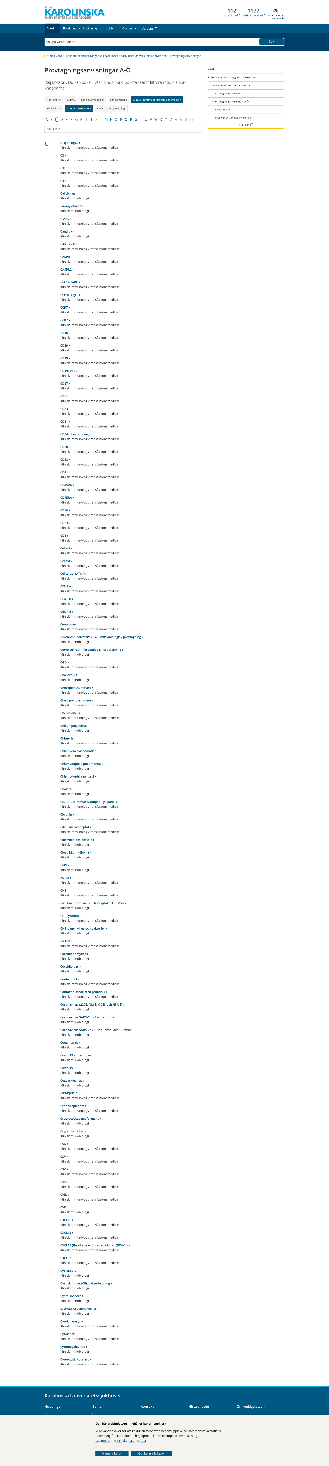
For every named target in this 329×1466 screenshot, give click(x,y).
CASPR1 (66, 257)
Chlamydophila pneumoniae (80, 764)
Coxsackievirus (71, 1080)
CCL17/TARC (69, 282)
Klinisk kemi (54, 108)
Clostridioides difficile (76, 840)
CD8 (63, 535)
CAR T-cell (67, 244)
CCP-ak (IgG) (69, 295)
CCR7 (64, 307)
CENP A (65, 586)
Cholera (66, 789)
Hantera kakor (112, 1453)
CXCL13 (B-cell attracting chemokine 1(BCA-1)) (94, 1245)
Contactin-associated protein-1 (82, 992)
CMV (63, 865)
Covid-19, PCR (70, 1068)
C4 (62, 181)
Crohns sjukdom (72, 1106)
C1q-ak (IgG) (69, 143)
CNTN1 (65, 941)
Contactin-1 (68, 979)
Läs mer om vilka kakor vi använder (120, 1440)
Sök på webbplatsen (60, 42)
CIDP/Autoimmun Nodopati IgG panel (87, 802)
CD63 (64, 523)
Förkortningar (223, 109)
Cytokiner (67, 1334)
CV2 (63, 1182)
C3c (62, 168)
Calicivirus (67, 193)
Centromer (68, 624)
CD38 (64, 447)
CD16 (64, 333)
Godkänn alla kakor (151, 1453)
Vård (59, 56)
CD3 (63, 396)
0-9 (191, 119)
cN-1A (64, 878)
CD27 (64, 383)
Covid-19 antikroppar (75, 1055)
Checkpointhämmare (75, 688)
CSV (63, 1156)
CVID (63, 1194)
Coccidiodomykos (73, 954)
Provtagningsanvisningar (185, 56)
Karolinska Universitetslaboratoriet (143, 56)
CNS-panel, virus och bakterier (82, 928)
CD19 (64, 345)
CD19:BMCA (69, 371)
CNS (63, 890)
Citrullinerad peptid (74, 827)
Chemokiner (69, 713)
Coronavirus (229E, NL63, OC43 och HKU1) (91, 1004)
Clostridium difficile (74, 852)
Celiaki (65, 548)
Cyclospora (68, 1271)
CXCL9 (64, 1258)
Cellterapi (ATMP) (73, 574)
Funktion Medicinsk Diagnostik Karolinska (91, 56)
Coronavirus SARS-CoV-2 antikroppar (87, 1017)
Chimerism (68, 738)
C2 (62, 155)
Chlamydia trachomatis (77, 751)
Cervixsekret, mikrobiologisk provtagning (90, 650)
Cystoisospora (70, 1296)
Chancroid (67, 675)
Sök (271, 41)
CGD (63, 662)
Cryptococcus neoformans (79, 1118)
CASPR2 (66, 269)
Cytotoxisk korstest (74, 1359)
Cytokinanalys (70, 1321)
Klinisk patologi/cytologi (111, 108)
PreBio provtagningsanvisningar (233, 117)
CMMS (71, 99)
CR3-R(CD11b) (70, 1093)
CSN (63, 1144)
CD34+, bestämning (74, 434)
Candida (66, 231)
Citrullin (66, 814)
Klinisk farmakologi (92, 99)
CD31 (64, 421)
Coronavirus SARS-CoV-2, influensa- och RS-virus (96, 1030)
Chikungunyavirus (73, 726)
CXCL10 (65, 1220)
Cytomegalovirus (72, 1347)
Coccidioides (69, 966)
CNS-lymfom (69, 916)
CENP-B (65, 612)
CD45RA (66, 485)
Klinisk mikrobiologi (79, 108)
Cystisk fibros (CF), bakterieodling (85, 1283)
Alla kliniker (54, 99)
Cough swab (69, 1042)
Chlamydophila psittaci (77, 776)
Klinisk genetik (118, 99)
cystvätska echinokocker (78, 1309)
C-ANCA (66, 219)
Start (50, 56)
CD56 (64, 510)
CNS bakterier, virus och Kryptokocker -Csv (92, 903)
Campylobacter (71, 206)
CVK (63, 1207)
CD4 (63, 472)
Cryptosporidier (72, 1131)
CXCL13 (65, 1233)
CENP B (65, 599)
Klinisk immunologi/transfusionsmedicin (157, 99)
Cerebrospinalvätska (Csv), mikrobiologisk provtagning (100, 637)
